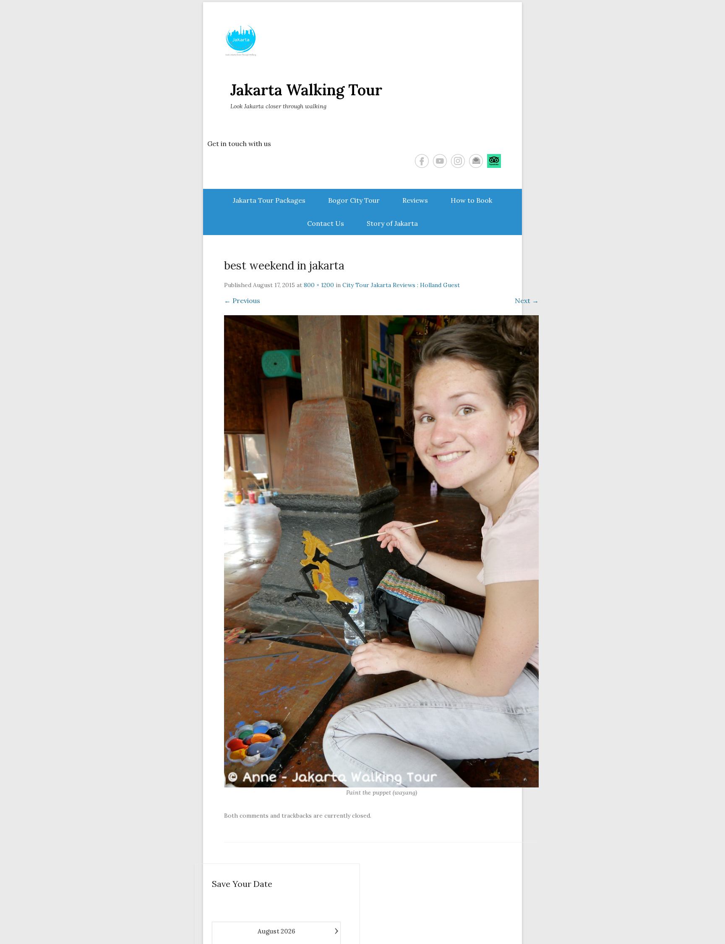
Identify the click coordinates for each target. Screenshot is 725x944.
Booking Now (682, 924)
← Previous (242, 300)
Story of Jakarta (392, 223)
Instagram (458, 161)
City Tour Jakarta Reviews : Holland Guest (401, 285)
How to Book (471, 200)
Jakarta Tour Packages (269, 200)
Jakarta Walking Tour (306, 89)
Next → (527, 300)
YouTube (440, 161)
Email (476, 161)
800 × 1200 (319, 285)
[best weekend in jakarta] (381, 551)
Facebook (422, 161)
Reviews (415, 200)
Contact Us (325, 223)
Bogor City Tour (354, 200)
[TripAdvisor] (494, 161)
